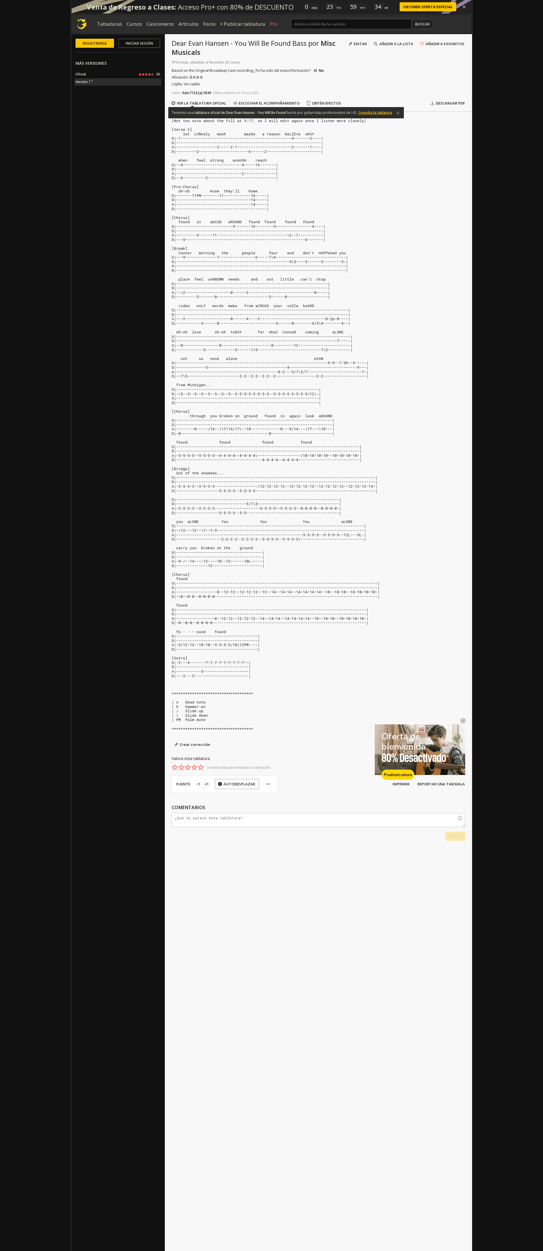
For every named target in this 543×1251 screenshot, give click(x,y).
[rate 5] (200, 767)
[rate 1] (174, 767)
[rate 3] (187, 767)
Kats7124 (189, 92)
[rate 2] (181, 767)
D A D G (196, 77)
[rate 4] (194, 767)
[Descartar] (464, 6)
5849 (207, 92)
